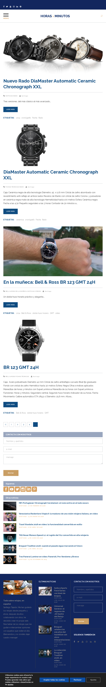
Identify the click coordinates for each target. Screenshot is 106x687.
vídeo (57, 313)
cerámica (20, 220)
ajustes (10, 684)
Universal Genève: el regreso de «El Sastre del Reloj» (59, 611)
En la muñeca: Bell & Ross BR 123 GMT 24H (49, 282)
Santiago (24, 96)
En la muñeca (21, 291)
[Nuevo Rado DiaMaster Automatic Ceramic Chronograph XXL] (53, 50)
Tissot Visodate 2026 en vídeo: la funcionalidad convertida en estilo (50, 524)
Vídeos (38, 291)
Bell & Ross (10, 291)
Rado (15, 96)
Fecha (34, 118)
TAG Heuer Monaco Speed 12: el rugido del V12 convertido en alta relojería (54, 535)
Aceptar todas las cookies (54, 680)
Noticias (9, 96)
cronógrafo (26, 118)
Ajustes (93, 680)
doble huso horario (40, 313)
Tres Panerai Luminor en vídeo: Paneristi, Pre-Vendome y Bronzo (49, 557)
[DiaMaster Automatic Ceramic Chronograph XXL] (53, 145)
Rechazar (77, 680)
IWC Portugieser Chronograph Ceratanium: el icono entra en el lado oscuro (54, 503)
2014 (18, 118)
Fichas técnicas (12, 187)
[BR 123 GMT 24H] (53, 340)
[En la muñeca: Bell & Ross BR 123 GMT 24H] (53, 251)
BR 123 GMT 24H (21, 367)
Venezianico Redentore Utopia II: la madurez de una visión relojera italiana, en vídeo (58, 514)
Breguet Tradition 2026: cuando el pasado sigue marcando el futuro (50, 546)
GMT (52, 313)
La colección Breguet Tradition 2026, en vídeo (60, 655)
